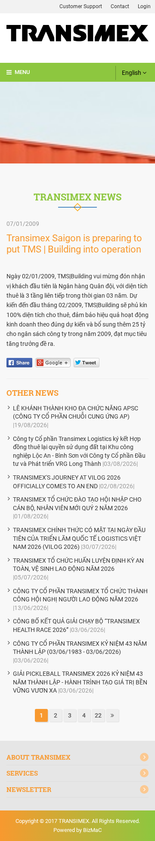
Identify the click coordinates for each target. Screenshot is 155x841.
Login (144, 6)
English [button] (132, 72)
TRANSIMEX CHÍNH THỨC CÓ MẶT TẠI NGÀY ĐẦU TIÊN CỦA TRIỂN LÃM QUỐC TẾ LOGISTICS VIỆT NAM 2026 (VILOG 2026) (79, 538)
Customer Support (80, 6)
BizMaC (92, 830)
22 (98, 715)
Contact (120, 6)
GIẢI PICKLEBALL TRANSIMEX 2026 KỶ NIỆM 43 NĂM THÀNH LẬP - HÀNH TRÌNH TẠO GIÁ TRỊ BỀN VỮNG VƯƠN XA (80, 682)
